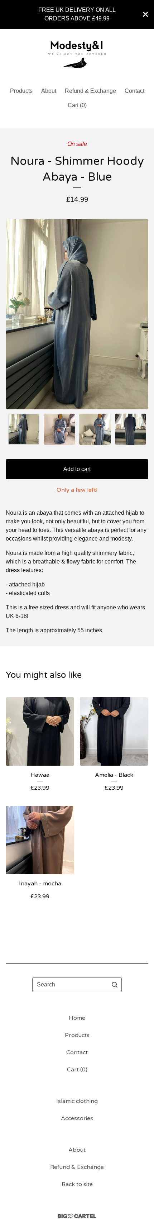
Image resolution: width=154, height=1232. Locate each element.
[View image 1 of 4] (23, 429)
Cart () (77, 105)
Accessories (77, 1118)
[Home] (77, 54)
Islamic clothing (77, 1101)
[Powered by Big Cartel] (77, 1216)
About (48, 91)
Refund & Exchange (90, 91)
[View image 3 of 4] (95, 429)
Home (77, 1018)
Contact (134, 91)
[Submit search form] (114, 984)
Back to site (77, 1184)
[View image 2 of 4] (59, 429)
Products (21, 91)
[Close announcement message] (145, 14)
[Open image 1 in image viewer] (77, 314)
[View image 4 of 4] (130, 429)
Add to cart (77, 469)
